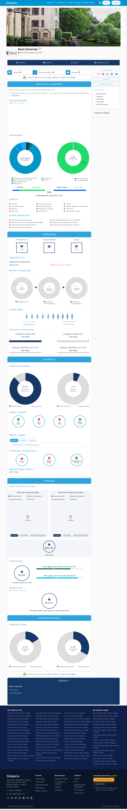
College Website (101, 93)
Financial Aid (100, 101)
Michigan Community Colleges (46, 722)
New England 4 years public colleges (105, 713)
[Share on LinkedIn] (112, 74)
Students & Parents (61, 779)
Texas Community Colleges (73, 741)
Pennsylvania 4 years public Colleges (77, 719)
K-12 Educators (60, 2)
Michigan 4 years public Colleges (47, 716)
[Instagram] (15, 798)
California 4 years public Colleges (18, 713)
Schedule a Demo (100, 784)
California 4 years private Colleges (19, 716)
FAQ (75, 782)
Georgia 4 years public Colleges (18, 730)
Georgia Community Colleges (17, 736)
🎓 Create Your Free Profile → (103, 779)
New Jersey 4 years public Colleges (48, 733)
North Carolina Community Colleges (48, 758)
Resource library (89, 2)
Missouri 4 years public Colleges (47, 724)
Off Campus (24, 535)
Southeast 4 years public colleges (104, 724)
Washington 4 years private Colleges (77, 756)
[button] (100, 3)
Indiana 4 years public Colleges (18, 739)
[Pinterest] (31, 798)
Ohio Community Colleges (73, 716)
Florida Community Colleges (17, 727)
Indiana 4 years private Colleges (18, 741)
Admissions (99, 96)
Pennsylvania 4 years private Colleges (77, 722)
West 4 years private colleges (103, 758)
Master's (23, 440)
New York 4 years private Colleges (47, 744)
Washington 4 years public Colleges (76, 753)
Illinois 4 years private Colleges (18, 750)
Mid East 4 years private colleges (104, 722)
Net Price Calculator (102, 104)
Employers (78, 2)
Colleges (70, 2)
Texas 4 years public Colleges (74, 736)
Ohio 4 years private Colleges (74, 713)
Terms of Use (78, 793)
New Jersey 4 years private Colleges (48, 736)
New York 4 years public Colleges (47, 741)
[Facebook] (8, 798)
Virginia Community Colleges (74, 750)
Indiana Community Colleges (17, 744)
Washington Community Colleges (76, 758)
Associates (32, 440)
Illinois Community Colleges (17, 753)
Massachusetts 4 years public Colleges (20, 756)
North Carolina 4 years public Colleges (49, 750)
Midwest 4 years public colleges (104, 740)
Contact (76, 779)
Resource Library (41, 791)
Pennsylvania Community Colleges (76, 724)
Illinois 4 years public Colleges (17, 747)
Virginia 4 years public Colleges (75, 744)
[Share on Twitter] (107, 74)
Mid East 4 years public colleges (104, 719)
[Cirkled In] (12, 2)
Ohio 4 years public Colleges (46, 761)
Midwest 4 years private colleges (104, 743)
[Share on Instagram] (98, 74)
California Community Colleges (18, 719)
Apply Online (100, 99)
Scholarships (39, 782)
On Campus (14, 535)
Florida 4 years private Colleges (18, 724)
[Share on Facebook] (103, 74)
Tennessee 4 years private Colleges (76, 730)
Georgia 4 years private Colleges (18, 733)
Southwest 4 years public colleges (104, 761)
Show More (16, 95)
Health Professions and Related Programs (26, 445)
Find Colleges (40, 779)
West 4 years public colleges (102, 755)
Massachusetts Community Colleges (48, 713)
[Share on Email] (117, 74)
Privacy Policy (78, 790)
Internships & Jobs (41, 785)
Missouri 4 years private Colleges (47, 727)
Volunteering (39, 788)
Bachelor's (14, 440)
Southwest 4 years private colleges (105, 764)
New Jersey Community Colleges (47, 739)
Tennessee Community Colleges (75, 733)
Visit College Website (15, 693)
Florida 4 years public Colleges (18, 722)
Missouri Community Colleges (46, 730)
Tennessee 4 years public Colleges (76, 727)
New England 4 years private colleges (106, 716)
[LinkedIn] (11, 798)
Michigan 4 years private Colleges (47, 719)
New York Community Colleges (46, 747)
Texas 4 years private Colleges (74, 739)
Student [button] (50, 2)
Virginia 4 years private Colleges (75, 747)
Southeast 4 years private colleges (105, 727)
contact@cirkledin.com (17, 794)
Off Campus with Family (38, 535)
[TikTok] (27, 798)
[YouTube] (23, 798)
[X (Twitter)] (19, 798)
